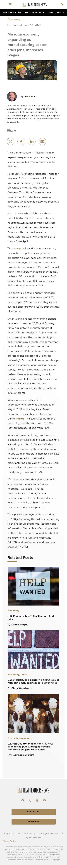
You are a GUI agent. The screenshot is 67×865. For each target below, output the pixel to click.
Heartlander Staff (22, 754)
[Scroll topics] (62, 12)
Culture (27, 12)
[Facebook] (22, 800)
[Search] (62, 5)
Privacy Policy (9, 841)
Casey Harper (20, 624)
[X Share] (11, 142)
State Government (20, 738)
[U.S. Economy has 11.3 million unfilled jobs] (33, 586)
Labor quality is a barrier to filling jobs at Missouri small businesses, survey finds (33, 681)
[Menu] (11, 5)
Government (38, 12)
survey (17, 248)
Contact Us (33, 812)
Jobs (24, 674)
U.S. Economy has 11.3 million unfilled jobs (31, 617)
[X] (29, 800)
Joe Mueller (30, 96)
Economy (13, 19)
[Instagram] (37, 800)
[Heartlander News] (35, 5)
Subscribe (33, 821)
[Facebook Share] (21, 142)
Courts (50, 12)
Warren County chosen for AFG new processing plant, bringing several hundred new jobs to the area (30, 746)
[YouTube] (44, 800)
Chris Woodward (21, 688)
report (20, 418)
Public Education (12, 12)
